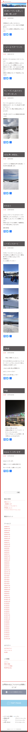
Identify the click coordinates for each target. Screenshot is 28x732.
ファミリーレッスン (20, 720)
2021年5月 (6, 579)
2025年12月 (7, 528)
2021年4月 (6, 581)
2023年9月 (6, 548)
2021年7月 (6, 577)
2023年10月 (7, 546)
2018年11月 (7, 617)
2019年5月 (6, 605)
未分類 (4, 18)
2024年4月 (6, 540)
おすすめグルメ (8, 648)
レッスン (17, 716)
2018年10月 (7, 619)
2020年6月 (6, 591)
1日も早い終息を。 (11, 155)
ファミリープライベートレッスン (12, 510)
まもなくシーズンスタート (10, 506)
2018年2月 (6, 634)
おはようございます (12, 452)
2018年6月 (6, 627)
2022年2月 (6, 566)
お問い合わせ (7, 722)
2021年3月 (6, 583)
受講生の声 (6, 718)
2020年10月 (7, 589)
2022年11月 (7, 558)
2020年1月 (6, 595)
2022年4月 (6, 564)
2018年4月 (6, 631)
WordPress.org (7, 668)
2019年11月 (7, 599)
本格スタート (7, 502)
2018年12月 (7, 615)
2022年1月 (6, 568)
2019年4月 (6, 607)
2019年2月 (6, 611)
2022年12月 (7, 556)
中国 (6, 391)
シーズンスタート (11, 244)
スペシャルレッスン (20, 722)
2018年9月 (6, 621)
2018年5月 (6, 629)
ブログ (5, 720)
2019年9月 (6, 603)
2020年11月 (7, 587)
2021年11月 (7, 572)
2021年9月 (6, 575)
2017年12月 (7, 638)
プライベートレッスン (20, 718)
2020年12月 (7, 585)
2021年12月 (7, 570)
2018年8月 (6, 623)
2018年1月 (6, 636)
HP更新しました (8, 508)
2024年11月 (7, 536)
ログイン (6, 662)
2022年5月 (6, 562)
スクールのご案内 (8, 716)
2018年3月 (6, 633)
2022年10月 (7, 560)
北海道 (6, 349)
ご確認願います (8, 504)
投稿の (7, 664)
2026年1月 (6, 526)
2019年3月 (6, 609)
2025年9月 (6, 532)
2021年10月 (7, 574)
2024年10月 (7, 538)
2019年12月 (7, 597)
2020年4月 (6, 593)
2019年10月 (7, 601)
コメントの (8, 666)
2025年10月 (7, 530)
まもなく (7, 206)
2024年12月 (7, 534)
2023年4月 (6, 552)
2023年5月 (6, 550)
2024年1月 (6, 542)
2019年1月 (6, 613)
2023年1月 (6, 554)
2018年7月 (6, 625)
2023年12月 (7, 544)
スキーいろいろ (8, 650)
